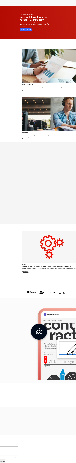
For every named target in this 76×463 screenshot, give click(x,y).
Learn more (25, 90)
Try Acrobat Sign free (26, 29)
